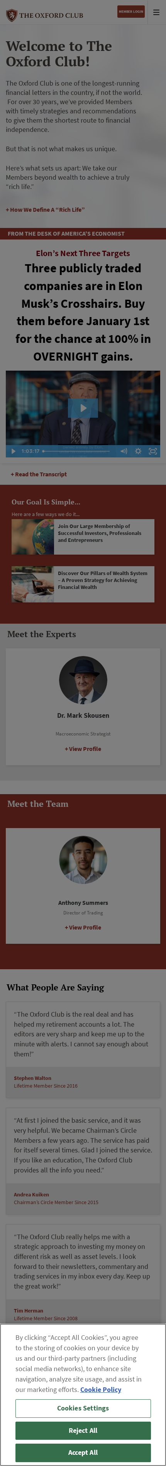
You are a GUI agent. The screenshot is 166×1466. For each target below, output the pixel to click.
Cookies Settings (83, 1408)
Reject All (83, 1430)
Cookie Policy (100, 1389)
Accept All (83, 1452)
